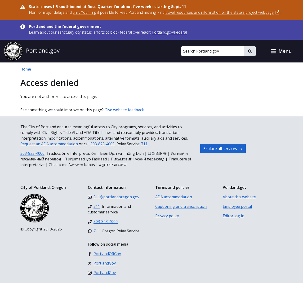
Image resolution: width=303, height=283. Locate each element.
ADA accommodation (173, 196)
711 (144, 143)
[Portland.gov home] (32, 51)
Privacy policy (167, 215)
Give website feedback (124, 109)
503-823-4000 (102, 143)
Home (25, 69)
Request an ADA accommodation (49, 143)
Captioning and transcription (181, 206)
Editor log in (233, 215)
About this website (239, 196)
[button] (281, 51)
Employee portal (237, 206)
